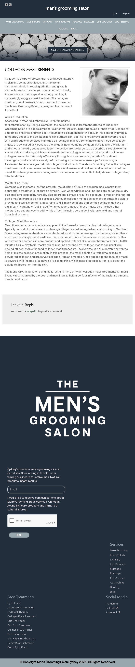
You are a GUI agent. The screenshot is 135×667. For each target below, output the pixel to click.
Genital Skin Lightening (20, 643)
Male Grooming (15, 21)
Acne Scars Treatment (20, 607)
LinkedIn (111, 608)
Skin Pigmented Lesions (21, 638)
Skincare (47, 21)
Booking (63, 28)
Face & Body (33, 21)
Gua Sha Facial (16, 620)
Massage (77, 21)
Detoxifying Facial (17, 647)
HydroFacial (14, 603)
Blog (74, 28)
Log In (114, 13)
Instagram (112, 603)
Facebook (112, 612)
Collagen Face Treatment (22, 616)
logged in (32, 311)
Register (126, 13)
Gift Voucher (104, 21)
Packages (89, 21)
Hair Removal (62, 21)
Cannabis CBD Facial (19, 629)
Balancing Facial (16, 634)
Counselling (122, 21)
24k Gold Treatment (19, 625)
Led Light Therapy (17, 612)
